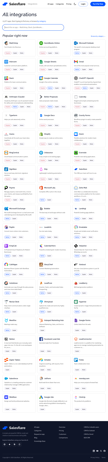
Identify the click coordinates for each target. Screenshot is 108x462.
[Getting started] (97, 451)
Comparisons (63, 438)
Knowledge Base (39, 441)
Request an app (39, 434)
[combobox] (33, 27)
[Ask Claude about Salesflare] (14, 444)
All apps (50, 4)
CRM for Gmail (88, 434)
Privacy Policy (95, 457)
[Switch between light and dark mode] (75, 4)
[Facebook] (104, 451)
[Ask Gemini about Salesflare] (9, 444)
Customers (62, 434)
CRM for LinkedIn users (91, 427)
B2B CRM (87, 438)
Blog (35, 438)
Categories (60, 4)
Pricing (68, 4)
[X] (101, 451)
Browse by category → (98, 36)
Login (83, 4)
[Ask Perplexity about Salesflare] (19, 444)
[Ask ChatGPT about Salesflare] (5, 444)
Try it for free (98, 4)
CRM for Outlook (89, 430)
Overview (62, 427)
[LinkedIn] (94, 451)
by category (41, 21)
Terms (103, 457)
